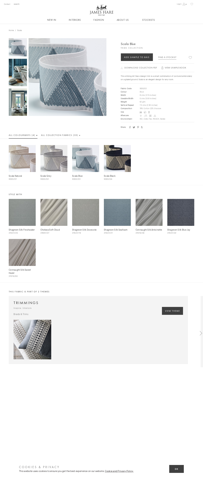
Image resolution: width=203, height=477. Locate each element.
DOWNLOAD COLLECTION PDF (140, 67)
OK (176, 469)
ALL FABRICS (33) (60, 135)
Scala (19, 30)
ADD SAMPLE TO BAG (137, 57)
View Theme (172, 310)
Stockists (148, 20)
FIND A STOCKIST (167, 57)
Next (198, 331)
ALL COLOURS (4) (22, 135)
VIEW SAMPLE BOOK (175, 67)
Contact (7, 4)
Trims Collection (132, 48)
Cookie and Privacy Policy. (119, 471)
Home (11, 30)
